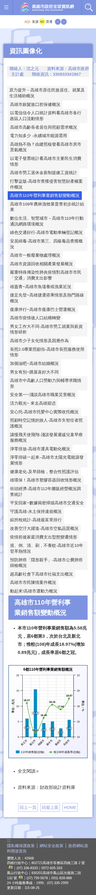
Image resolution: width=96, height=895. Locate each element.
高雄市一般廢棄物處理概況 (35, 255)
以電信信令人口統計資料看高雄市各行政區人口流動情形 (45, 116)
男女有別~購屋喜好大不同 (34, 372)
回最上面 (50, 807)
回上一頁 (28, 807)
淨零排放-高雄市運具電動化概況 (40, 449)
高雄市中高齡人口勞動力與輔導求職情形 (45, 383)
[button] (6, 7)
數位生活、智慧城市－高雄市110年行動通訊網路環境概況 (47, 221)
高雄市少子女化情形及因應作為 (39, 340)
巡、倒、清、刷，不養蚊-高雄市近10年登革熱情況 (46, 548)
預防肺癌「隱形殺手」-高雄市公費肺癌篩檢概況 (46, 563)
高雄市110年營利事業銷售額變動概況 (44, 195)
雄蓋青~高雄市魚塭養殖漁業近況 (40, 286)
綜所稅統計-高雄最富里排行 (36, 520)
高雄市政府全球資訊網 (47, 7)
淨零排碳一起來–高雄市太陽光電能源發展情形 (47, 460)
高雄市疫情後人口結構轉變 (35, 318)
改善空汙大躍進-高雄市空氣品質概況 (44, 528)
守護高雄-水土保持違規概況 (36, 511)
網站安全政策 (51, 846)
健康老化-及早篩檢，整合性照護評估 (44, 471)
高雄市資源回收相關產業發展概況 (41, 264)
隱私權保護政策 (21, 846)
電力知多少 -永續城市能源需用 (38, 135)
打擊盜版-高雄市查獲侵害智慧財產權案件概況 (46, 184)
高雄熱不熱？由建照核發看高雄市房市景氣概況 (45, 147)
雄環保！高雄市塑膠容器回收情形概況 (45, 480)
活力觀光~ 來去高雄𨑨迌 (33, 403)
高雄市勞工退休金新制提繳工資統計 (43, 172)
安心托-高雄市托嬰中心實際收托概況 (44, 412)
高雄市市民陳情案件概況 (33, 582)
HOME (70, 807)
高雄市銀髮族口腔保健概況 (35, 104)
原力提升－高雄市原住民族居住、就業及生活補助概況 (47, 93)
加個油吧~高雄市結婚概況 (34, 363)
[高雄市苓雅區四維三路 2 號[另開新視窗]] (10, 868)
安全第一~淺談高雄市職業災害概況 (42, 394)
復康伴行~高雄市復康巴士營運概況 (42, 309)
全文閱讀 (26, 771)
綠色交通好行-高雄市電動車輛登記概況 (46, 232)
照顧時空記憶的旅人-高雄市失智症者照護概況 (46, 423)
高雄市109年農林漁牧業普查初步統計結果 (47, 207)
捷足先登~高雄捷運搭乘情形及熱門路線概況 (47, 298)
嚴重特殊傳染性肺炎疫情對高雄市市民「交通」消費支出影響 (45, 275)
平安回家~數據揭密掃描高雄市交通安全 (47, 503)
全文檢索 (89, 7)
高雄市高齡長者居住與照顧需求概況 (43, 127)
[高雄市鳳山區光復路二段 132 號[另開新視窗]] (20, 878)
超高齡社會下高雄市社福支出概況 (41, 574)
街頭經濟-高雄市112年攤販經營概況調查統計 (45, 491)
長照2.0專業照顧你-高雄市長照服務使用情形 (47, 352)
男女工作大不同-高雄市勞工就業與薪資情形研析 (46, 329)
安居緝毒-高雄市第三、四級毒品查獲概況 (46, 244)
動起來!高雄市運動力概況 (33, 591)
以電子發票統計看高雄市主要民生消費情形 (45, 161)
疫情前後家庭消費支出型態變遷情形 (43, 537)
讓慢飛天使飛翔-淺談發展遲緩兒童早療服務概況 (46, 437)
